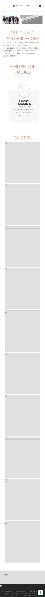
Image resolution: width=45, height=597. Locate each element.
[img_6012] (22, 162)
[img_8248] (22, 204)
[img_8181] (22, 288)
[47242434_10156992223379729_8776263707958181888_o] (22, 415)
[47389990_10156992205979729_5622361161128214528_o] (22, 542)
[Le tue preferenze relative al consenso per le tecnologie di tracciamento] (40, 592)
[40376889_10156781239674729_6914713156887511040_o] (22, 457)
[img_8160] (22, 246)
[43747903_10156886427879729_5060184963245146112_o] (22, 499)
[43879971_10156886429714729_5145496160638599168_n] (22, 331)
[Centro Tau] (22, 5)
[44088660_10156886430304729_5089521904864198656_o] (22, 373)
